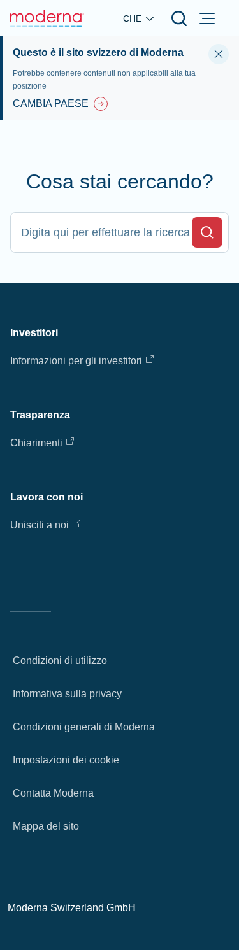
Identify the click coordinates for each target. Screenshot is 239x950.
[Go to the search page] (179, 18)
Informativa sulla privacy (67, 693)
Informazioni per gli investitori (76, 360)
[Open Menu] (207, 18)
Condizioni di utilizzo (60, 660)
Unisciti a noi (39, 525)
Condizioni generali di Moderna (84, 726)
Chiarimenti (36, 442)
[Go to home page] (47, 18)
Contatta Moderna (53, 793)
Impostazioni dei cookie (66, 760)
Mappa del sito (46, 826)
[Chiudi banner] (218, 54)
